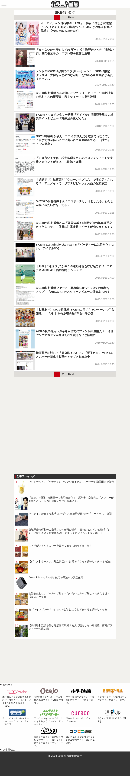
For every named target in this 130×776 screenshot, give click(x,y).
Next (71, 17)
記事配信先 (9, 749)
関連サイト (9, 685)
